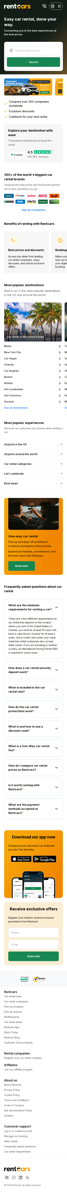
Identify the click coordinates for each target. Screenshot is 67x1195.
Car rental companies (16, 1001)
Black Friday (11, 1032)
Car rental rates (12, 996)
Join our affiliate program (18, 1069)
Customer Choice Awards (18, 1042)
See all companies (33, 210)
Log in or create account (18, 1131)
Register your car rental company (23, 1057)
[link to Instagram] (13, 1177)
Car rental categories (17, 464)
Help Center (11, 1141)
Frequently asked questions (20, 1146)
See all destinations (16, 407)
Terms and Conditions (16, 1100)
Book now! (21, 565)
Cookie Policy (12, 1095)
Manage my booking (15, 1136)
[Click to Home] (17, 6)
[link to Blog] (27, 1177)
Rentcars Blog (12, 1037)
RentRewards (11, 1016)
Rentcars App (11, 1027)
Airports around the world (20, 454)
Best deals (11, 483)
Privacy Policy (12, 1089)
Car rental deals (13, 1022)
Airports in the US (15, 444)
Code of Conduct (14, 1105)
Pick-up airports (13, 1011)
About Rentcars (12, 1084)
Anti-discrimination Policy (18, 1110)
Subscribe (33, 956)
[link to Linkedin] (20, 1177)
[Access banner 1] (28, 86)
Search (33, 62)
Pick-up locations (14, 1006)
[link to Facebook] (7, 1177)
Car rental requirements (17, 1151)
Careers (8, 1115)
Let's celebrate (14, 473)
